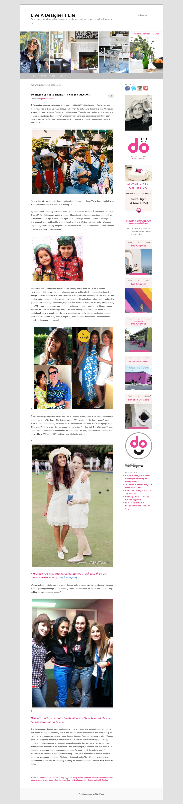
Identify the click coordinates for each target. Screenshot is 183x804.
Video (52, 75)
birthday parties (76, 777)
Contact (63, 75)
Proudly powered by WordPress (91, 794)
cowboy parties (106, 777)
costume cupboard (92, 777)
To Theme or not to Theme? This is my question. (60, 94)
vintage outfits (93, 780)
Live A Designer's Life (53, 15)
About (43, 75)
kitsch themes (36, 780)
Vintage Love (57, 777)
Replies (104, 780)
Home (34, 75)
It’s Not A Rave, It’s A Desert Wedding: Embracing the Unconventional (137, 478)
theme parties (64, 780)
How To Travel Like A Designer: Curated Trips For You (137, 505)
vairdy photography (78, 780)
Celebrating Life (45, 777)
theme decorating (50, 780)
